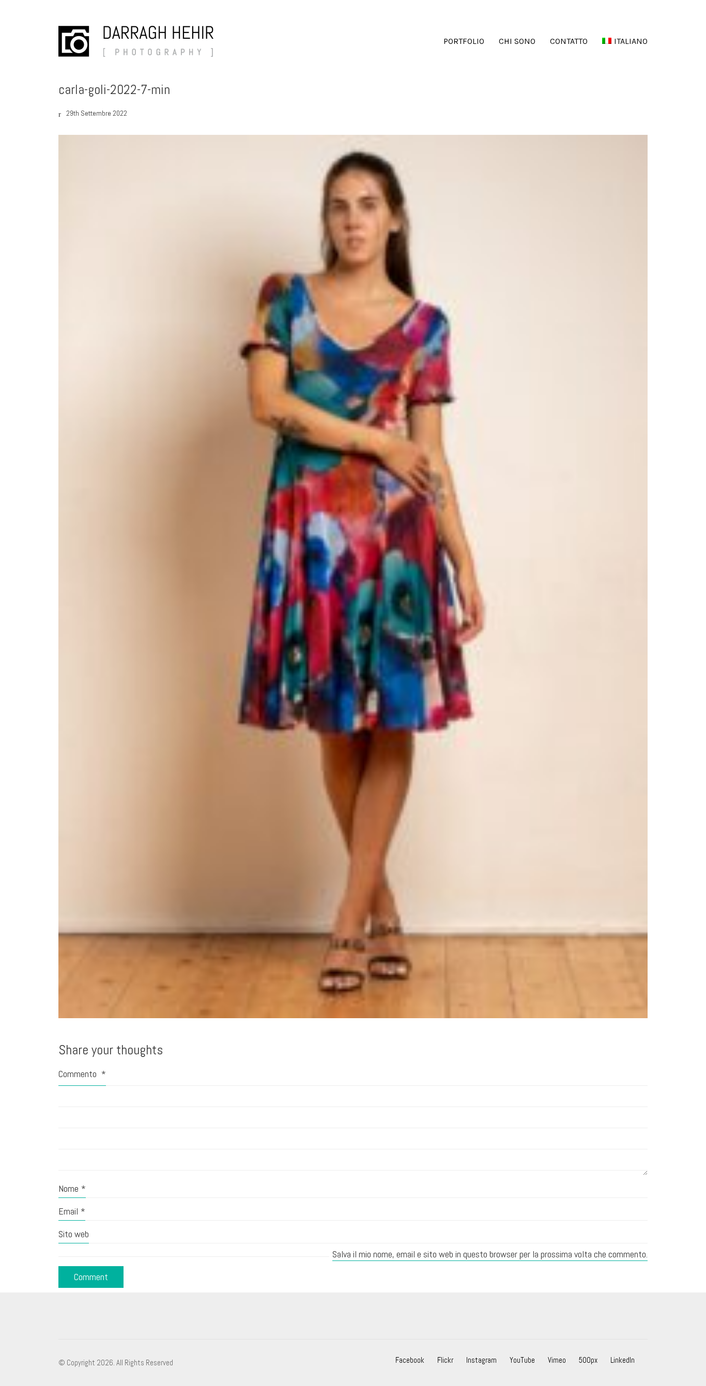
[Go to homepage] (135, 41)
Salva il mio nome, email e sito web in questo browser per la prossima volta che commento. (490, 1254)
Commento (82, 1074)
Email (71, 1211)
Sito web (73, 1234)
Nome (72, 1188)
